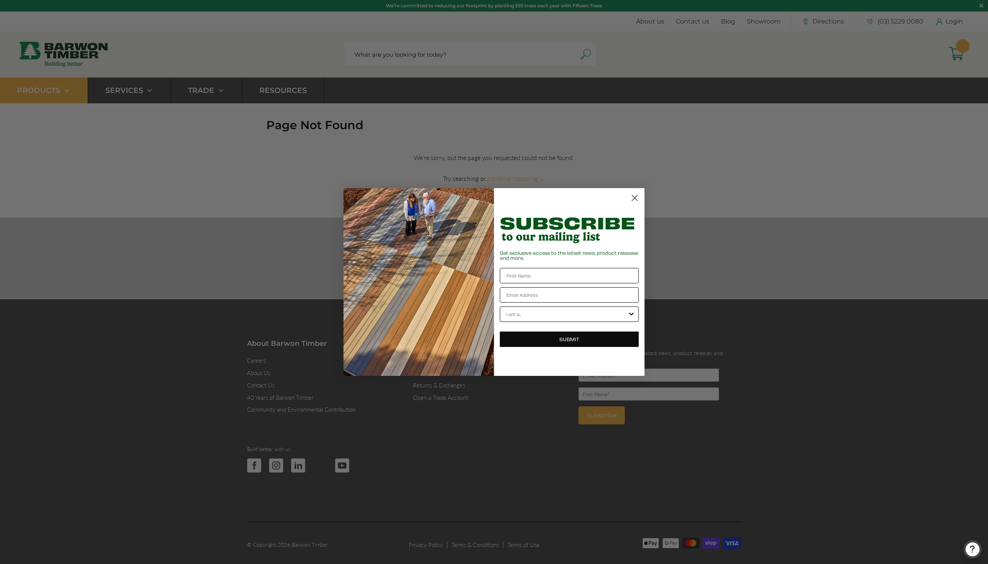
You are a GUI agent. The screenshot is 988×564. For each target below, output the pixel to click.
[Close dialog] (634, 198)
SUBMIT (569, 339)
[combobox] (567, 314)
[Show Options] (631, 314)
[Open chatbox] (972, 549)
